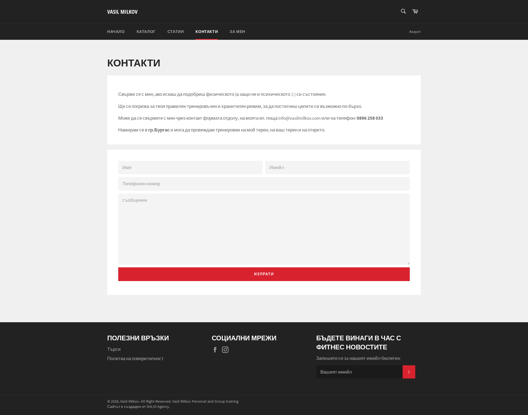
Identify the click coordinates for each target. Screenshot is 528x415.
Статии (175, 31)
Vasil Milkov (122, 11)
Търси (114, 349)
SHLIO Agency (158, 406)
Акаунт (415, 31)
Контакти (207, 31)
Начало (116, 31)
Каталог (146, 31)
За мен (237, 31)
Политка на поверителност (135, 358)
